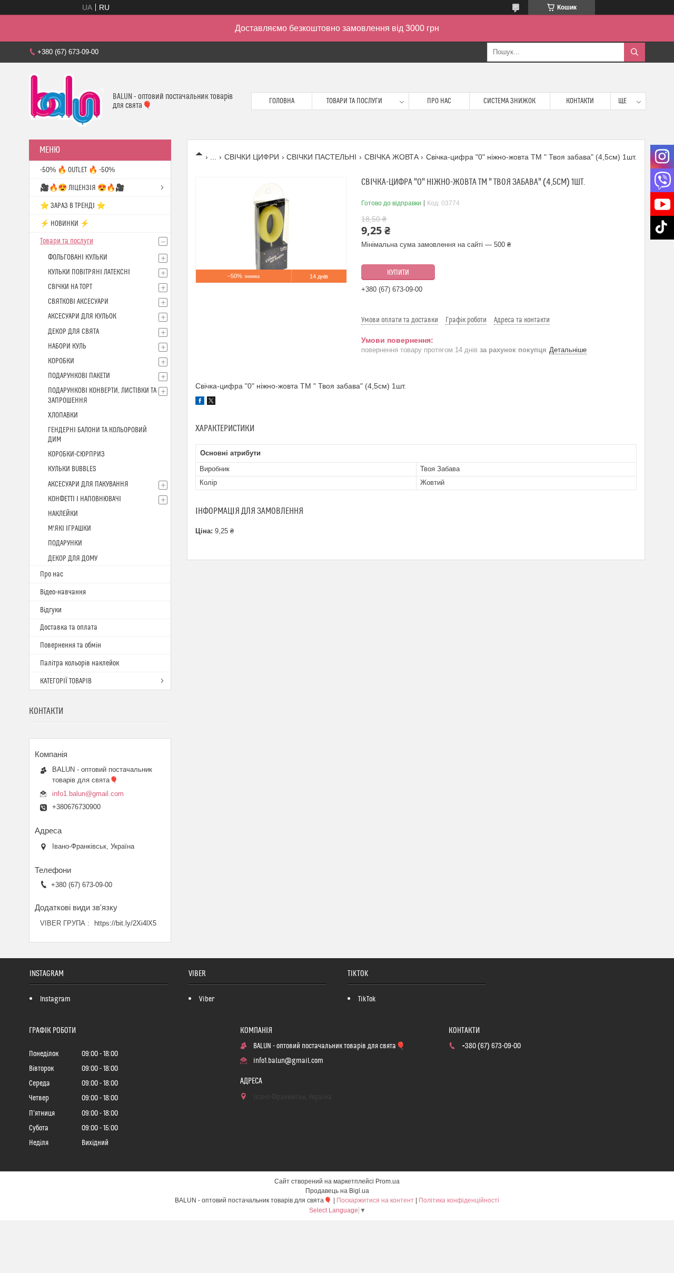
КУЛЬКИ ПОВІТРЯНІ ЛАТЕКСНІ (89, 272)
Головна (281, 101)
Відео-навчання (63, 592)
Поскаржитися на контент (375, 1200)
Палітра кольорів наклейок (79, 663)
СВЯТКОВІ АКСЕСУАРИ (78, 301)
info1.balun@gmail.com (88, 794)
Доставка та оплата (68, 627)
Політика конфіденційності (459, 1200)
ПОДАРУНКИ (65, 543)
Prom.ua (387, 1181)
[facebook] (199, 402)
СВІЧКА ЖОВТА (391, 157)
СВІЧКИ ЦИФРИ (251, 157)
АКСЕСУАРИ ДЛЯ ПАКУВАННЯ (88, 484)
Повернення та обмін (70, 645)
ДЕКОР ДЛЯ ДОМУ (72, 558)
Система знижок (509, 101)
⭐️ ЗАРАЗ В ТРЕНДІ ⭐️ (72, 206)
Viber (206, 999)
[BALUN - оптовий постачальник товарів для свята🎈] (67, 101)
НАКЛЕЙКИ (63, 514)
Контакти (580, 101)
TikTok (367, 999)
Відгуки (51, 610)
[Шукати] (634, 52)
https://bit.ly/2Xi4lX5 (125, 923)
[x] (211, 402)
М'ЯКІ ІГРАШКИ (69, 528)
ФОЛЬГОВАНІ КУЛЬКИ (77, 257)
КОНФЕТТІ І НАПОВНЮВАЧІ (84, 499)
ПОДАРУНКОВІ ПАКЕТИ (79, 376)
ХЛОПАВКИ (63, 415)
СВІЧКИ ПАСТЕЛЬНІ (321, 157)
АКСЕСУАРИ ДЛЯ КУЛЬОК (82, 316)
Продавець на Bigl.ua (337, 1191)
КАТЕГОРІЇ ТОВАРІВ (66, 681)
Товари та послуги (354, 101)
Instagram (55, 999)
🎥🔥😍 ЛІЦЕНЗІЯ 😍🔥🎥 (82, 188)
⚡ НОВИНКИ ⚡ (64, 224)
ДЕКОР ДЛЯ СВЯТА (73, 331)
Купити (398, 272)
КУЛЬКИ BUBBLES (72, 469)
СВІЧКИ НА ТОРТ (70, 287)
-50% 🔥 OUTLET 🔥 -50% (77, 170)
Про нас (439, 101)
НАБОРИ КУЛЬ (67, 346)
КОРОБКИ (61, 361)
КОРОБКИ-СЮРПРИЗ (76, 454)
